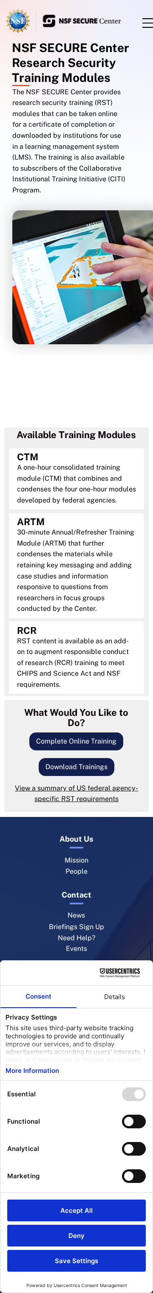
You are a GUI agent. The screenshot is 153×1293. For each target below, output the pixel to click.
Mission (76, 860)
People (76, 871)
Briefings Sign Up (76, 927)
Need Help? (76, 938)
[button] (76, 741)
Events (76, 948)
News (76, 915)
